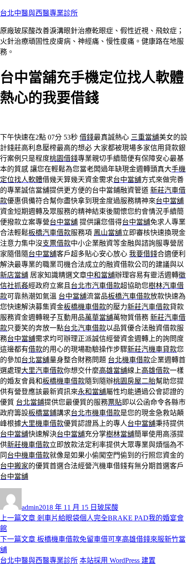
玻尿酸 (107, 507)
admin (30, 507)
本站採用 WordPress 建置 (118, 560)
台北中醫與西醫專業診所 (39, 13)
